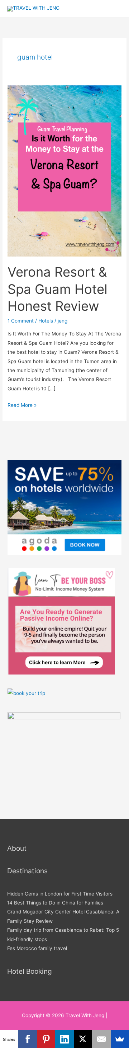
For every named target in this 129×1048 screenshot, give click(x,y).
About (17, 848)
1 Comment (21, 321)
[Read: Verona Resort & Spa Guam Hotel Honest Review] (64, 170)
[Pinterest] (46, 1039)
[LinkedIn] (64, 1039)
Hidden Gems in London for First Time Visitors (60, 894)
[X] (83, 1039)
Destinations (27, 870)
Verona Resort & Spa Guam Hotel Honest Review (58, 289)
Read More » (22, 404)
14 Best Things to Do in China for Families (55, 903)
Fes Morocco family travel (37, 948)
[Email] (101, 1039)
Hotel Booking (29, 971)
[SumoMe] (120, 1039)
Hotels (45, 321)
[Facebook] (27, 1039)
